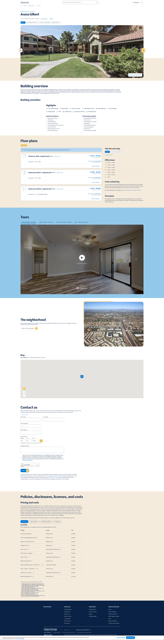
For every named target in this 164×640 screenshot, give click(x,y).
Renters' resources (67, 616)
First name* (23, 417)
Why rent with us (67, 620)
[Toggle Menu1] (142, 2)
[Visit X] (69, 630)
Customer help (67, 611)
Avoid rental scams (68, 609)
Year (33, 438)
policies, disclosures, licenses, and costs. (131, 190)
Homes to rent (67, 606)
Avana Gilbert (38, 5)
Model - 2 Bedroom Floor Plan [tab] (81, 222)
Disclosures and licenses (113, 606)
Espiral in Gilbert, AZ (57, 632)
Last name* (45, 417)
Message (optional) (24, 446)
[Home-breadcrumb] (20, 5)
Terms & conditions (112, 611)
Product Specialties (93, 616)
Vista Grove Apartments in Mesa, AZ (69, 632)
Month (22, 438)
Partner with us (92, 606)
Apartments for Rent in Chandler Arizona (85, 632)
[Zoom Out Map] (24, 395)
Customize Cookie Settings (113, 623)
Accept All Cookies (130, 637)
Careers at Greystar (93, 611)
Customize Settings (121, 637)
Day (27, 438)
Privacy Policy (21, 638)
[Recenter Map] (24, 388)
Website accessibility (112, 620)
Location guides (67, 618)
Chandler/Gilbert (31, 5)
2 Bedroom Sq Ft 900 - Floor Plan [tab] (63, 222)
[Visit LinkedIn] (67, 630)
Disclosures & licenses (112, 614)
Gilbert (25, 5)
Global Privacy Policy (27, 460)
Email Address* (24, 430)
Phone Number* (24, 423)
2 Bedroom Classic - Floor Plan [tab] (46, 222)
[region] (82, 637)
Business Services (92, 609)
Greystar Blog (67, 623)
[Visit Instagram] (64, 630)
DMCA (109, 618)
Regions (90, 614)
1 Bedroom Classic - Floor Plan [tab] (28, 222)
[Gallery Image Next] (143, 50)
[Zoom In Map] (24, 392)
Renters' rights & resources (113, 616)
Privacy (109, 609)
